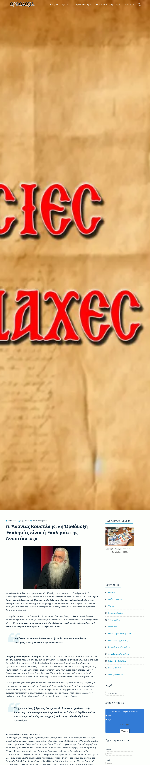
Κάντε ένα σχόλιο (40, 521)
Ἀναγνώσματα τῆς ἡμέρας (106, 5)
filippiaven (25, 521)
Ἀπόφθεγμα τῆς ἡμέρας (118, 654)
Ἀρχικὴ (55, 5)
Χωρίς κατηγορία (116, 674)
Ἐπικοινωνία (129, 5)
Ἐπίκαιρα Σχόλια (115, 613)
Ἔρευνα (111, 606)
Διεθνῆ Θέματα (115, 599)
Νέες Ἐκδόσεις (114, 667)
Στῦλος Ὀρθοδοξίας (80, 5)
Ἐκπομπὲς (112, 626)
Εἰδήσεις (112, 592)
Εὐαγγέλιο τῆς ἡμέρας (118, 640)
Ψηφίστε (124, 731)
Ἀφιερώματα (114, 620)
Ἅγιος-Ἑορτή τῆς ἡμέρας (119, 647)
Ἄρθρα (65, 5)
